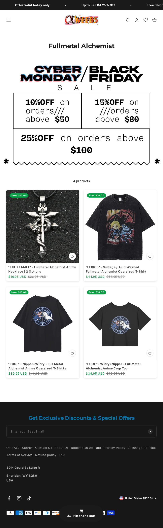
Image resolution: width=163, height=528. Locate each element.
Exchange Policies (142, 448)
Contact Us (43, 448)
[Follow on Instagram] (19, 498)
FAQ (62, 455)
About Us (61, 448)
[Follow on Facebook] (9, 498)
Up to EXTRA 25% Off (98, 5)
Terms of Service (19, 455)
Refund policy (45, 455)
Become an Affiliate (86, 448)
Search (27, 448)
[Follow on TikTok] (29, 498)
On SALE (12, 448)
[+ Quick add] (72, 256)
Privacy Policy (114, 448)
